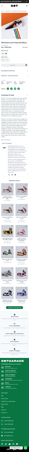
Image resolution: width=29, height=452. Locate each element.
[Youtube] (15, 175)
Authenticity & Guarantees (8, 401)
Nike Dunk (8, 11)
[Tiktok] (12, 175)
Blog (2, 407)
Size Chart (25, 47)
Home (2, 11)
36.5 (3, 60)
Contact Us (4, 412)
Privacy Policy (4, 398)
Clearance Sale (9, 82)
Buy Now (12, 65)
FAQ (2, 395)
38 (7, 60)
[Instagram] (9, 175)
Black (3, 53)
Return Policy (4, 404)
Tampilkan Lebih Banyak (14, 307)
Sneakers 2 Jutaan (22, 82)
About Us (3, 410)
